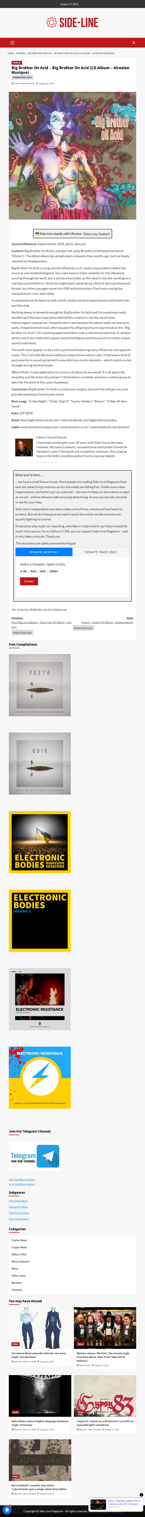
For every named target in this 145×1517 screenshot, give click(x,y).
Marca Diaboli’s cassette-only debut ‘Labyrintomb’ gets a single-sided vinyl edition (39, 1487)
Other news (18, 1275)
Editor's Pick (19, 1254)
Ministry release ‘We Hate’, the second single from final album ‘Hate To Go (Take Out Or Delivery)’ (103, 1357)
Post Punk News (18, 1200)
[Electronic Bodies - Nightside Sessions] (40, 842)
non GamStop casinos (22, 1179)
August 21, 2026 (47, 1361)
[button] (12, 42)
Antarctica (23, 609)
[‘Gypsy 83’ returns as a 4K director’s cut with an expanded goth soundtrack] (105, 1396)
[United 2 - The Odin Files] (40, 764)
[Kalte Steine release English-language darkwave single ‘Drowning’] (40, 1396)
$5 (25, 571)
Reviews (17, 62)
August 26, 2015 (46, 83)
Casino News (19, 1240)
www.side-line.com (46, 462)
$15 (42, 571)
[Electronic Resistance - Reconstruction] (40, 999)
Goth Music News (19, 1212)
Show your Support (96, 234)
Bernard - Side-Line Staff (25, 1361)
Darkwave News (18, 1206)
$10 (33, 571)
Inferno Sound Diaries (24, 83)
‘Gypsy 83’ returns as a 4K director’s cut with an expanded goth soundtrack (105, 1423)
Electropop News (19, 1218)
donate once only (101, 552)
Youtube (16, 1289)
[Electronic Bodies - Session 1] (40, 921)
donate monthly (44, 552)
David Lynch (60, 609)
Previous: (41, 622)
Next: (108, 620)
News (14, 1268)
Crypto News (19, 1247)
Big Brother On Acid (41, 609)
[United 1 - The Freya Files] (40, 685)
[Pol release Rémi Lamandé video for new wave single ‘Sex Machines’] (40, 1328)
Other (54, 571)
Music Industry (20, 1261)
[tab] (44, 552)
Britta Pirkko (85, 1365)
